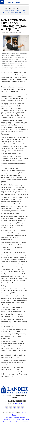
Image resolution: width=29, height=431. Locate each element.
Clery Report (9, 417)
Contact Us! (18, 403)
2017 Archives (14, 8)
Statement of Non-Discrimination (12, 419)
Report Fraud (16, 424)
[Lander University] (2, 2)
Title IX (16, 421)
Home (4, 8)
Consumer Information (19, 417)
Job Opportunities (23, 421)
